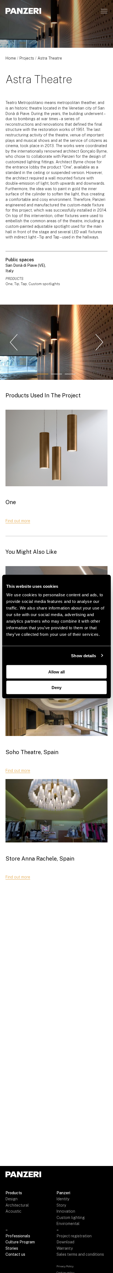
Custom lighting (70, 1217)
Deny (56, 687)
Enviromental (68, 1223)
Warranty (64, 1248)
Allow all (56, 672)
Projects (26, 58)
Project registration (74, 1236)
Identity (62, 1199)
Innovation (65, 1211)
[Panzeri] (23, 11)
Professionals (17, 1236)
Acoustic (13, 1211)
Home (10, 58)
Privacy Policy (65, 1266)
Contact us (15, 1254)
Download (65, 1242)
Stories (11, 1248)
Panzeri (63, 1193)
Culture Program (20, 1242)
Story (61, 1205)
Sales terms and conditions (80, 1254)
